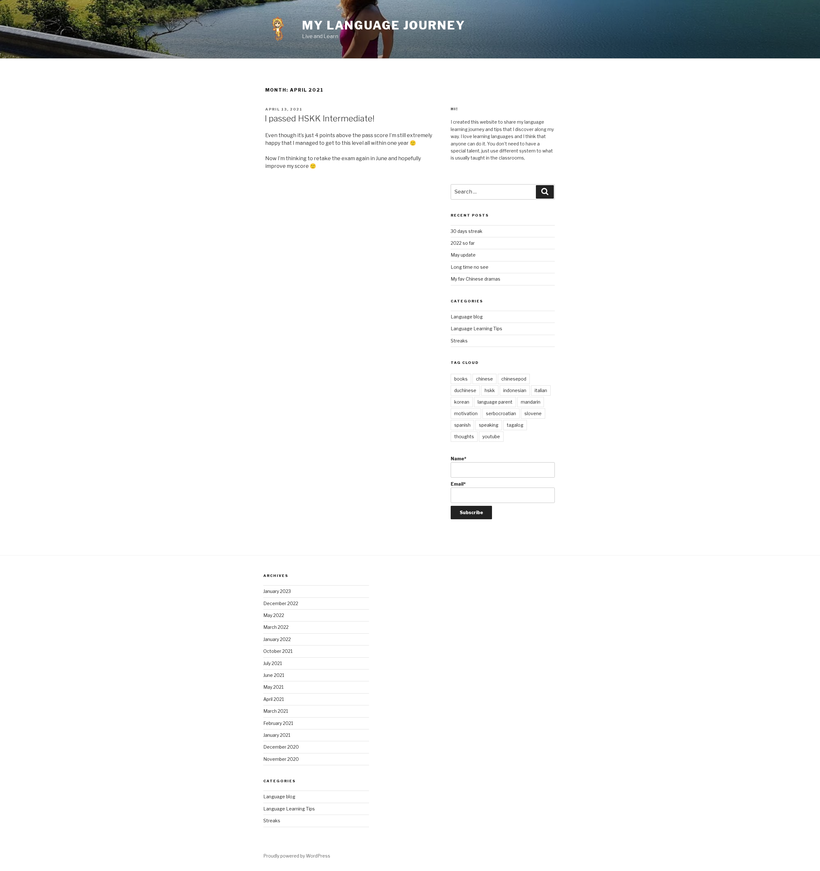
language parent (495, 402)
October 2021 (277, 651)
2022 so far (463, 243)
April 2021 (273, 699)
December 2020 (281, 747)
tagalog (515, 425)
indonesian (514, 390)
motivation (466, 413)
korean (461, 402)
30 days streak (466, 231)
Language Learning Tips (476, 328)
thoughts (464, 436)
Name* (458, 458)
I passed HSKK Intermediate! (319, 118)
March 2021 (275, 711)
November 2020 (281, 759)
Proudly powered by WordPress (296, 856)
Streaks (459, 340)
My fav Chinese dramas (475, 279)
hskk (490, 390)
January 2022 (277, 639)
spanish (462, 425)
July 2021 (272, 663)
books (461, 379)
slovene (533, 413)
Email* (458, 484)
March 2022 (276, 627)
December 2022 (280, 603)
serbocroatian (501, 413)
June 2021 (273, 675)
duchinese (465, 390)
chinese (484, 379)
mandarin (530, 402)
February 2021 (278, 723)
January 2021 (276, 735)
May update (463, 255)
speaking (488, 425)
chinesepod (513, 379)
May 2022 (273, 615)
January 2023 (277, 591)
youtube (491, 436)
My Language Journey (383, 25)
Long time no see (469, 267)
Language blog (467, 316)
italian (541, 390)
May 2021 (273, 687)
